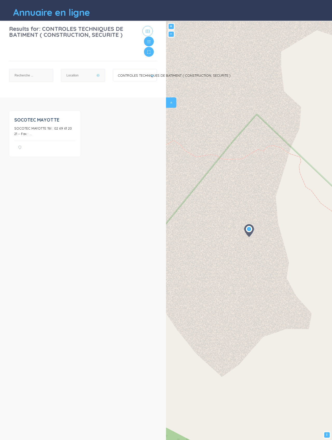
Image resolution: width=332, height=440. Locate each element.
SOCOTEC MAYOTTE (36, 120)
